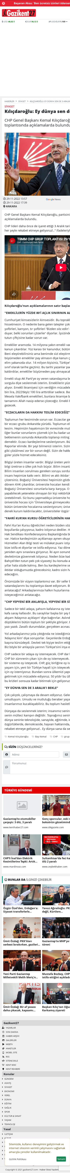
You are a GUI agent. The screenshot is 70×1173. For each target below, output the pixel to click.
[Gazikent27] (19, 13)
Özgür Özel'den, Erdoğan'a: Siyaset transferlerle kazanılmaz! (20, 910)
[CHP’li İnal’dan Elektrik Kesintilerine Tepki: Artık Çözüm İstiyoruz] (22, 844)
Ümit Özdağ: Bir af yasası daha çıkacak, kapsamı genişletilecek (19, 1008)
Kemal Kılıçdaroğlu (18, 736)
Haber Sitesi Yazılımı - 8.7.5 (52, 1169)
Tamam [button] (61, 1159)
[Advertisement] (35, 59)
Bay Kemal (41, 736)
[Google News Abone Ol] (53, 199)
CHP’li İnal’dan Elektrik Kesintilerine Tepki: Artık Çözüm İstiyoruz (19, 860)
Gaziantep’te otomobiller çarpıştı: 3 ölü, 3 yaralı (19, 820)
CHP (55, 736)
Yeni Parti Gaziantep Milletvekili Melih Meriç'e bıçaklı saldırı (19, 975)
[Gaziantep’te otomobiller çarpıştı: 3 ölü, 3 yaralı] (22, 805)
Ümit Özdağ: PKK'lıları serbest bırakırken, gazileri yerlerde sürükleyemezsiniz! (21, 943)
